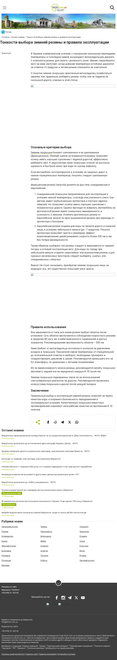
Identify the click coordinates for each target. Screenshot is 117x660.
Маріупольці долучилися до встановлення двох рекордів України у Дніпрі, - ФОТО (40, 443)
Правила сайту (31, 654)
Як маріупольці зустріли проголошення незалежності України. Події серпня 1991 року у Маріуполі (47, 501)
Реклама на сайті (9, 587)
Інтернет (44, 546)
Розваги (83, 536)
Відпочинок (46, 536)
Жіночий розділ (9, 546)
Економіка (6, 551)
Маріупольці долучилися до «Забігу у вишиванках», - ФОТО (29, 482)
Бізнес (4, 541)
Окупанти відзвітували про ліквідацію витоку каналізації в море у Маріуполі (37, 490)
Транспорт (84, 531)
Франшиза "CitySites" (11, 590)
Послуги (44, 555)
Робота (44, 560)
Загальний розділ (10, 526)
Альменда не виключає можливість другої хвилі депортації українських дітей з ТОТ (40, 474)
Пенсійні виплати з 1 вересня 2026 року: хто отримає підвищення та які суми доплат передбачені (47, 467)
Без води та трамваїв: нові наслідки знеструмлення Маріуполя (31, 459)
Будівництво (7, 536)
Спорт (82, 541)
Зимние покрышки (41, 152)
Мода (82, 551)
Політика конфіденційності (13, 654)
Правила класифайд (48, 654)
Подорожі (6, 560)
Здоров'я (84, 526)
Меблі (43, 541)
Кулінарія (6, 555)
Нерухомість (46, 531)
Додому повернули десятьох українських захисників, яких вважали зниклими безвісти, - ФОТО (46, 451)
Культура (84, 546)
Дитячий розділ (87, 560)
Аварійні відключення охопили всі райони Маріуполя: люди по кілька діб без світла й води (44, 512)
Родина (83, 555)
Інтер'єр (44, 551)
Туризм (5, 531)
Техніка (44, 526)
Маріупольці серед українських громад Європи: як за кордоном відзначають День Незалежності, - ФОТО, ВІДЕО (54, 435)
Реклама (5, 565)
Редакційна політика (66, 654)
